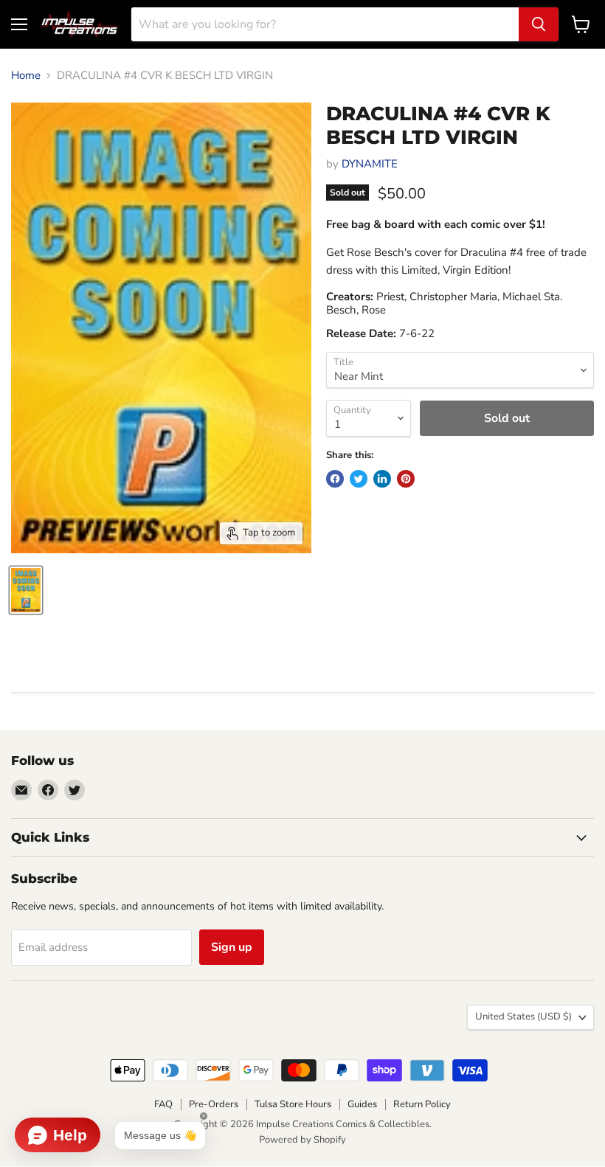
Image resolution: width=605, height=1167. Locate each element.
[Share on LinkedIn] (382, 479)
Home (26, 75)
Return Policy (422, 1104)
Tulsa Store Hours (293, 1104)
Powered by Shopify (302, 1139)
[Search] (539, 24)
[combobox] (325, 24)
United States (523, 1016)
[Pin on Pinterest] (406, 479)
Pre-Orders (213, 1104)
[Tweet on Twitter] (358, 479)
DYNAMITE (370, 163)
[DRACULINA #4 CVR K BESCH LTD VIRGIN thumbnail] (26, 590)
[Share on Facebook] (335, 479)
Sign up (231, 947)
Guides (362, 1104)
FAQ (163, 1104)
